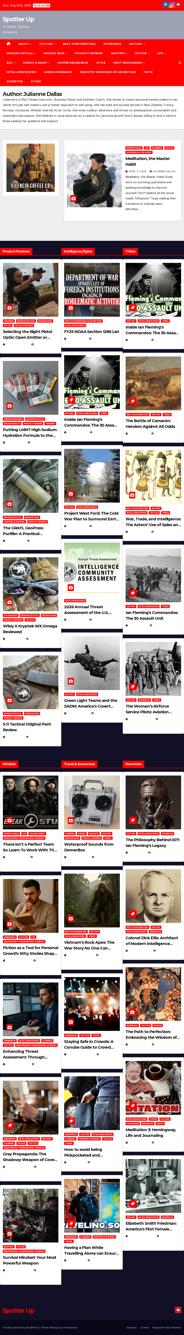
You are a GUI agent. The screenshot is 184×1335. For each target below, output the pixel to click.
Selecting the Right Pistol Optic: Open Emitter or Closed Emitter (27, 337)
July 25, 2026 (77, 338)
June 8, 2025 (76, 1162)
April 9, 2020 (138, 171)
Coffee (153, 1119)
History (136, 44)
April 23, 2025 (139, 531)
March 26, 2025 (140, 950)
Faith (148, 72)
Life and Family (37, 834)
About (24, 44)
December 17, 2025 (19, 1166)
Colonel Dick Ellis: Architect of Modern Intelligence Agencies (152, 943)
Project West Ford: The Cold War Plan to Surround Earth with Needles (91, 519)
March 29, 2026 (78, 857)
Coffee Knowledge (73, 62)
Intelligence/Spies (21, 72)
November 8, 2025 (18, 1270)
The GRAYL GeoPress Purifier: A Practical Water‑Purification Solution (29, 534)
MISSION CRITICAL (20, 53)
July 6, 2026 (15, 638)
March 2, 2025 (139, 1142)
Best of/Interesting (79, 44)
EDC (10, 62)
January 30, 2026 (18, 960)
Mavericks (144, 700)
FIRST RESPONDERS (128, 62)
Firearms (9, 321)
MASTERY (118, 53)
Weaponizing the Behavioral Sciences (24, 838)
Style (101, 62)
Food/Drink (133, 1124)
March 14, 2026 (78, 713)
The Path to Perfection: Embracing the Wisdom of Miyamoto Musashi (151, 1037)
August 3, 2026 (17, 857)
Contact (144, 1327)
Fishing (82, 834)
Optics (7, 325)
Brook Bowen (104, 857)
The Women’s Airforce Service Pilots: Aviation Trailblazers (147, 712)
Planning (157, 148)
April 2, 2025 (138, 625)
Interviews (112, 44)
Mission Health (12, 423)
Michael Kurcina (40, 638)
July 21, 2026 (15, 540)
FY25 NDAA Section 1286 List (91, 331)
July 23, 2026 (15, 442)
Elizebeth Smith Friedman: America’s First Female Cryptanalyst (151, 1229)
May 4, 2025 (137, 852)
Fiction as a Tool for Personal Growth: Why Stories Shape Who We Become (30, 953)
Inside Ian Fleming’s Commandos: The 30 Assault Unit (92, 425)
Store (36, 81)
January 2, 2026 (17, 1064)
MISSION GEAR (54, 53)
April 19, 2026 (77, 526)
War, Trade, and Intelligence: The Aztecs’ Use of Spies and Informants (153, 525)
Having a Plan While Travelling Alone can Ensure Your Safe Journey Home (91, 1253)
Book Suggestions (136, 1119)
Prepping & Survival (14, 522)
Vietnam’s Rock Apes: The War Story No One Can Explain (89, 948)
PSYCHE (141, 53)
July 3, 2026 (15, 737)
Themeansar (70, 1327)
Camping (70, 834)
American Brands (58, 72)
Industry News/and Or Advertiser (108, 72)
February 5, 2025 (141, 719)
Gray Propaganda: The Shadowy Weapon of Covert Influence (30, 1160)
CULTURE (46, 44)
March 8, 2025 (139, 1044)
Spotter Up (18, 19)
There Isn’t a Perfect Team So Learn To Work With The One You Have (29, 850)
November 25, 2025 (81, 1054)
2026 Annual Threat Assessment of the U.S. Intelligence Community (87, 612)
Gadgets (94, 834)
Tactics (30, 620)
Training (50, 423)
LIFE (160, 53)
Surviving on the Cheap (138, 152)
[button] (179, 63)
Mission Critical (26, 321)
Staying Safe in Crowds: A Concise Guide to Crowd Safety (88, 1047)
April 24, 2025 (139, 433)
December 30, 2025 (81, 955)
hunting (106, 834)
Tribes (103, 413)
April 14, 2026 (77, 619)
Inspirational (133, 148)
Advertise (15, 81)
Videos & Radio (35, 62)
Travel (108, 838)
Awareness (10, 937)
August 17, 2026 (17, 344)
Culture (23, 937)
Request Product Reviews (167, 1327)
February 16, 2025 (141, 1236)
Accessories (10, 615)
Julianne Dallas (164, 171)
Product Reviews (89, 53)
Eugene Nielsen (44, 344)
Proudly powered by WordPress (21, 1327)
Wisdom (157, 1025)
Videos (160, 1124)
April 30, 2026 (78, 432)
